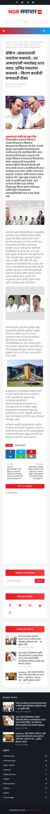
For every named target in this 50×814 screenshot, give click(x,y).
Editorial (25, 770)
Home (8, 42)
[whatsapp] (10, 613)
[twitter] (22, 2)
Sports (25, 793)
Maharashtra (25, 783)
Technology (17, 42)
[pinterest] (33, 2)
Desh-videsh (25, 765)
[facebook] (16, 2)
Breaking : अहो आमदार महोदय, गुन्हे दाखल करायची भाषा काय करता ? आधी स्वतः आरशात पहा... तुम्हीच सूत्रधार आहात (31, 676)
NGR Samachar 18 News (17, 84)
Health (25, 779)
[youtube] (40, 605)
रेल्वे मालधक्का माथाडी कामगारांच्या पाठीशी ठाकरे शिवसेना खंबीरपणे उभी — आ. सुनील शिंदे (30, 640)
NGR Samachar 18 (33, 810)
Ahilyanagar (25, 756)
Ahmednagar (25, 760)
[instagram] (28, 2)
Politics (25, 788)
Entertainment (25, 774)
